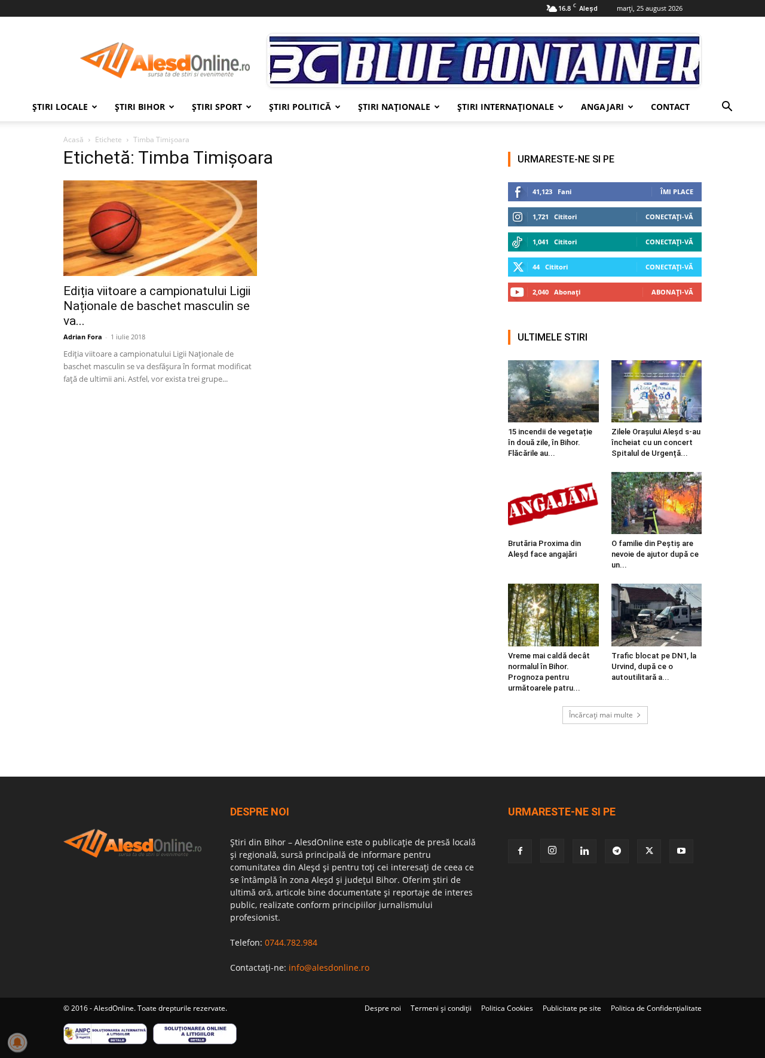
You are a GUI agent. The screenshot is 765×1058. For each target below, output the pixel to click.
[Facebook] (520, 851)
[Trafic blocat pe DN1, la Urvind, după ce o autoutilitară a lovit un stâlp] (656, 615)
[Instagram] (552, 851)
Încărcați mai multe (601, 715)
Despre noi (383, 1008)
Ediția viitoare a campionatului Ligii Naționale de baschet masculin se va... (156, 306)
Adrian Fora (82, 336)
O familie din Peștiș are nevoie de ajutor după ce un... (655, 554)
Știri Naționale (394, 106)
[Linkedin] (584, 851)
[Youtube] (681, 851)
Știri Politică (300, 106)
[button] (726, 108)
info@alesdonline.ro (329, 967)
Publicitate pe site (572, 1008)
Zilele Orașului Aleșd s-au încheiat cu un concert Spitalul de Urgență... (655, 442)
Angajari (602, 106)
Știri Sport (217, 106)
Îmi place (676, 191)
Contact (670, 106)
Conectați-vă (669, 216)
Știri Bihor (140, 106)
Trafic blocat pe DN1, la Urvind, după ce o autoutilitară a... (653, 666)
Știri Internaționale (505, 106)
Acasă (73, 139)
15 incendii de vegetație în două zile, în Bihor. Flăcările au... (550, 442)
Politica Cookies (507, 1008)
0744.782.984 (291, 942)
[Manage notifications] (17, 1042)
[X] (649, 851)
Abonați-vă (672, 291)
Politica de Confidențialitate (656, 1008)
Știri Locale (60, 106)
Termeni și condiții (441, 1008)
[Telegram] (617, 851)
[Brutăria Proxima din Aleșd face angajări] (553, 503)
